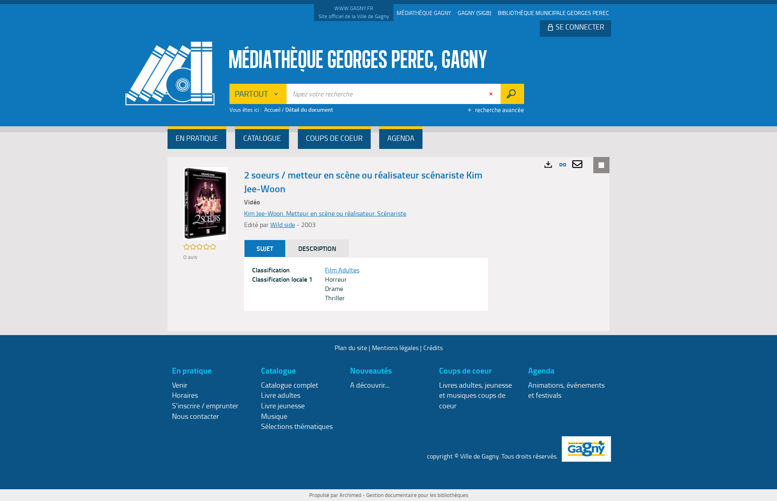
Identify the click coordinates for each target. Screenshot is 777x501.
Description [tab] (317, 248)
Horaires (185, 395)
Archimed (350, 495)
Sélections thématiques (297, 426)
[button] (197, 139)
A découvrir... (370, 385)
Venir (179, 385)
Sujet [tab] (265, 248)
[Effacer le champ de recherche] (491, 94)
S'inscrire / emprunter (205, 405)
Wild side (282, 224)
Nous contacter (195, 416)
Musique (274, 416)
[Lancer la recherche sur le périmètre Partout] (512, 94)
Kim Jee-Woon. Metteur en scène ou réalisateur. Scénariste (325, 213)
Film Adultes (342, 269)
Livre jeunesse (283, 405)
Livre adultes (280, 395)
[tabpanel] (366, 283)
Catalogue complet (289, 385)
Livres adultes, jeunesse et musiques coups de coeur (475, 395)
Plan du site (351, 347)
